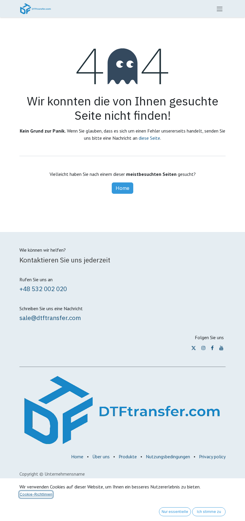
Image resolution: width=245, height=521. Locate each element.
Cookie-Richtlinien (36, 494)
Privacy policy (212, 456)
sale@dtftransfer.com (50, 318)
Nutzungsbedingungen (168, 456)
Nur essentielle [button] (175, 511)
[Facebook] (212, 347)
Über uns (101, 456)
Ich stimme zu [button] (209, 511)
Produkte (128, 456)
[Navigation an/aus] (220, 8)
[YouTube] (221, 347)
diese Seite (149, 138)
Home (122, 188)
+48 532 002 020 (43, 289)
